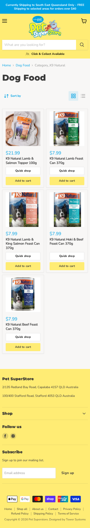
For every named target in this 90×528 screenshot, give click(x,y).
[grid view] (73, 96)
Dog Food (23, 65)
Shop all (22, 509)
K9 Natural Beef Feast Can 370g (22, 326)
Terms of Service (68, 514)
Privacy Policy (72, 509)
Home (6, 65)
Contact (53, 509)
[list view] (83, 96)
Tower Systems (76, 519)
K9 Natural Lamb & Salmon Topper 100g (21, 160)
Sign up (67, 473)
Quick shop (23, 171)
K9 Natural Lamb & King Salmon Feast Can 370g (23, 243)
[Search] (82, 45)
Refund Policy (20, 514)
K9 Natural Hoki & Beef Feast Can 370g (66, 241)
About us (37, 509)
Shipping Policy (43, 514)
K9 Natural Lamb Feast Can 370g (66, 160)
